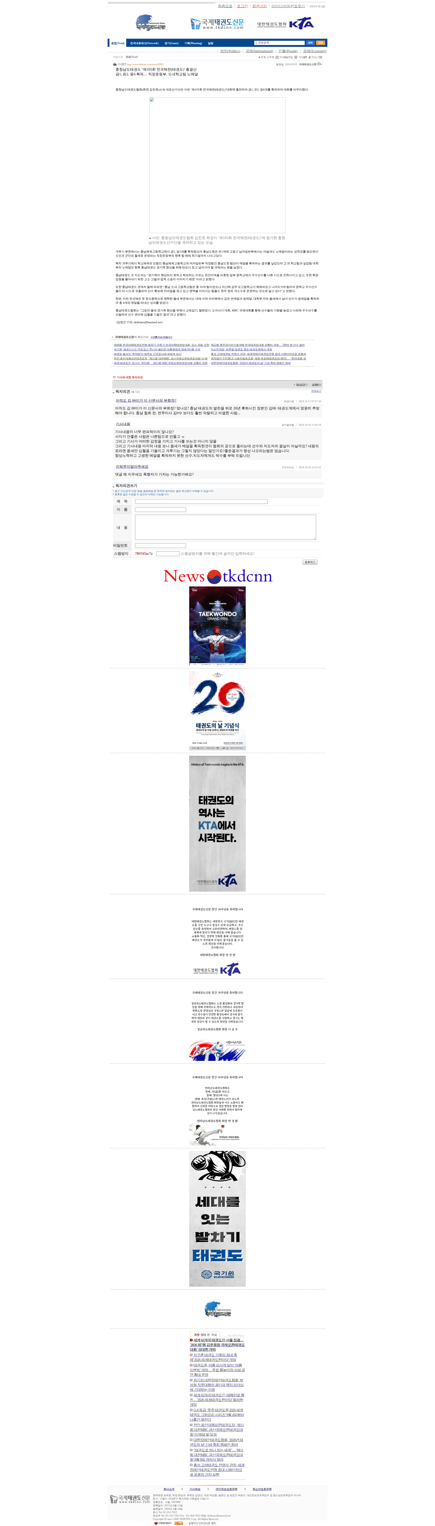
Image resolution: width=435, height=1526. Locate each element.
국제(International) (259, 51)
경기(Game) (171, 43)
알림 (210, 43)
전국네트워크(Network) (144, 43)
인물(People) (288, 51)
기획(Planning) (193, 43)
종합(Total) (117, 43)
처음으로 (118, 57)
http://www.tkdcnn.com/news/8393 (145, 64)
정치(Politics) (230, 51)
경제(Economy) (314, 51)
